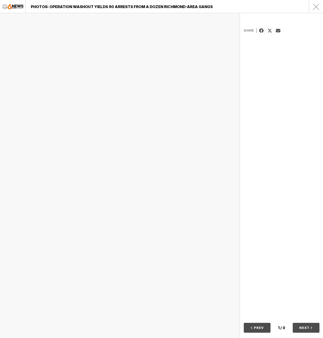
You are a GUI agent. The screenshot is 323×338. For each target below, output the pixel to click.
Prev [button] (258, 328)
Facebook (263, 30)
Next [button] (304, 328)
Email (280, 30)
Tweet (271, 30)
